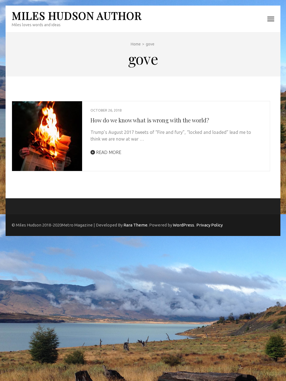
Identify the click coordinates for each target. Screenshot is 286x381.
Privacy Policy (209, 225)
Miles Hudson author (77, 15)
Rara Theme (135, 225)
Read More (108, 152)
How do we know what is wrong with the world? (149, 120)
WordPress (183, 225)
